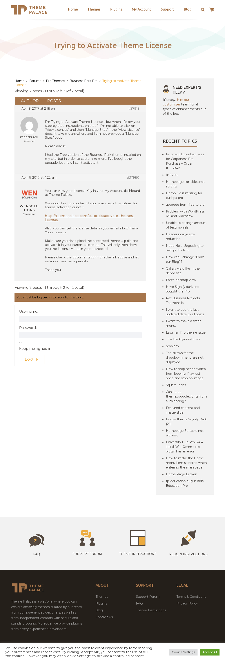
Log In (32, 359)
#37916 (133, 109)
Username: (28, 312)
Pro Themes (55, 81)
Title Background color (183, 339)
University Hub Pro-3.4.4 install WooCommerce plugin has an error (184, 446)
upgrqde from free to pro (185, 205)
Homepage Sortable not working (184, 433)
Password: (28, 328)
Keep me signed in (35, 349)
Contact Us (104, 617)
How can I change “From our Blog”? (185, 259)
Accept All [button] (209, 652)
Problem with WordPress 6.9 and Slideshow (185, 213)
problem (172, 346)
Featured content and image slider (183, 410)
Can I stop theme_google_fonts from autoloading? (186, 396)
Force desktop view (181, 280)
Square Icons (176, 385)
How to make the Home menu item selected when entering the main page (186, 462)
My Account (141, 9)
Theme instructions (137, 554)
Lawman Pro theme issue (186, 332)
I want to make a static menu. (183, 323)
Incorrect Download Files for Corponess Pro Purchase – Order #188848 (185, 161)
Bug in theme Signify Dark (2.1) (186, 421)
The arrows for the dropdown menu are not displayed (184, 357)
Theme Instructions (151, 610)
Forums (35, 81)
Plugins (116, 9)
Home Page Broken (181, 474)
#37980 (133, 178)
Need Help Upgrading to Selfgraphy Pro (185, 248)
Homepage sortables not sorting (185, 184)
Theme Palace (38, 10)
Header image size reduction (180, 236)
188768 (172, 175)
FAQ (139, 603)
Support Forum (87, 554)
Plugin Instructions (188, 554)
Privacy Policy (187, 603)
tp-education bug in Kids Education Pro (184, 483)
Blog (187, 9)
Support (167, 9)
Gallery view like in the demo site (183, 271)
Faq (36, 554)
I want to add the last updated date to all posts (185, 312)
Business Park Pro (84, 81)
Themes (94, 9)
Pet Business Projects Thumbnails (183, 300)
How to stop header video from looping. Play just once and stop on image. (186, 373)
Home (73, 9)
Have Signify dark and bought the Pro (182, 289)
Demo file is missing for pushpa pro (184, 195)
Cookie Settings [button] (183, 652)
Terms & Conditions (191, 597)
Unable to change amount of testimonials (186, 225)
